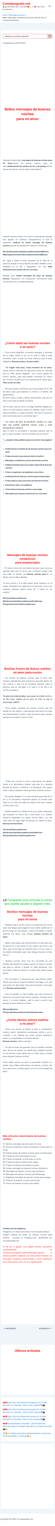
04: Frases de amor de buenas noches (19, 1156)
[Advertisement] (27, 74)
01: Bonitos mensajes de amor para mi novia (22, 1144)
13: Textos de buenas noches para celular (21, 1183)
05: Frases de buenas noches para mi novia (22, 1159)
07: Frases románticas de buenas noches (21, 1165)
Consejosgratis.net (16, 3)
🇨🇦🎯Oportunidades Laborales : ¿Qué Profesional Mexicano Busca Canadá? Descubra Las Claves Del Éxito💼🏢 (27, 1426)
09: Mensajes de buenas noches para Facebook (24, 1171)
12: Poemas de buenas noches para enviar (21, 1180)
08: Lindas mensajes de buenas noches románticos (25, 1168)
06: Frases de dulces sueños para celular (20, 1162)
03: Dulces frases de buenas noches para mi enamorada (27, 1153)
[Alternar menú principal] (49, 6)
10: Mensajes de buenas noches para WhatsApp (24, 1174)
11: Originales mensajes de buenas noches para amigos (27, 1177)
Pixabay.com (30, 1238)
